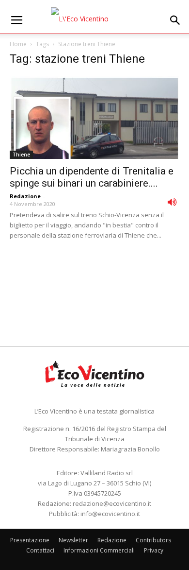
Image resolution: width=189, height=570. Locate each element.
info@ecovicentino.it (110, 513)
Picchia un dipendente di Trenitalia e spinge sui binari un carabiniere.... (91, 177)
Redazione (25, 196)
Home (18, 44)
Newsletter (73, 540)
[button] (175, 20)
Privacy (153, 550)
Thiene (21, 154)
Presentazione (29, 540)
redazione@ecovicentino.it (112, 503)
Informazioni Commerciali (99, 550)
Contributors (153, 540)
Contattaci (40, 550)
